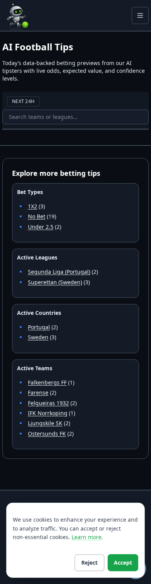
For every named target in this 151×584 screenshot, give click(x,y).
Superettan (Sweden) (55, 282)
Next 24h (23, 101)
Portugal (39, 327)
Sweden (38, 337)
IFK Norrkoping (47, 413)
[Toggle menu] (140, 15)
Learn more (86, 537)
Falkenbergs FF (47, 382)
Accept (123, 562)
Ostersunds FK (47, 433)
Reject (89, 562)
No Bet (36, 216)
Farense (38, 392)
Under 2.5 (40, 226)
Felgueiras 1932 (48, 403)
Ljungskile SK (45, 423)
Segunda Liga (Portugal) (59, 271)
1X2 (32, 206)
